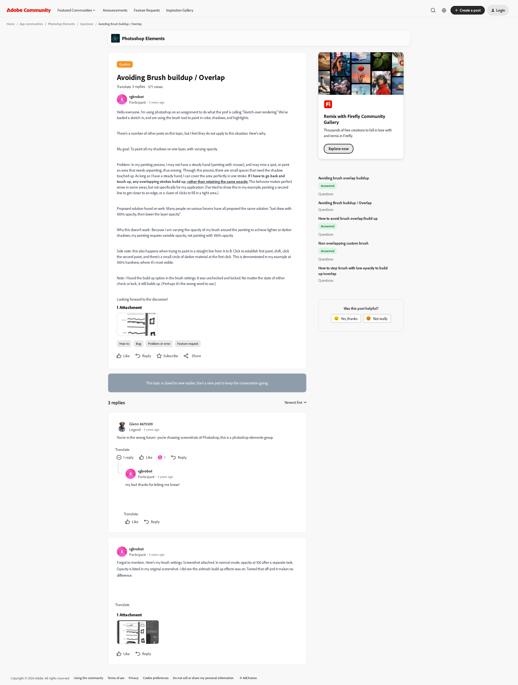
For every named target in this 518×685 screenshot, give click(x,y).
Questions (86, 24)
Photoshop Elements (61, 24)
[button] (468, 10)
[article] (207, 441)
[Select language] (444, 10)
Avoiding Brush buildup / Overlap (345, 202)
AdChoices (250, 678)
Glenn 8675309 (141, 424)
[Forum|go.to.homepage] (28, 10)
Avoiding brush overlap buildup (343, 178)
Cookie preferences (156, 678)
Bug (138, 344)
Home (10, 24)
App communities (31, 24)
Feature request (187, 344)
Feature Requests (147, 10)
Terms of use (116, 678)
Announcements (115, 10)
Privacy (134, 678)
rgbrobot (136, 96)
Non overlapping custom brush (343, 243)
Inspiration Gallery (179, 10)
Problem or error (159, 344)
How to (124, 344)
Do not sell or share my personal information (203, 678)
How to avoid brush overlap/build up (348, 218)
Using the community (88, 678)
